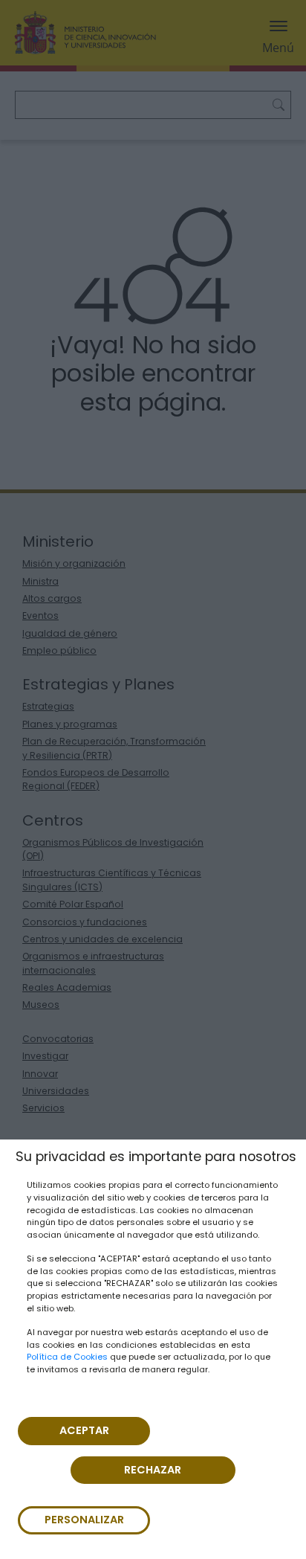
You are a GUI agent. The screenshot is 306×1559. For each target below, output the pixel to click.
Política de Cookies (67, 1357)
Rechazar (152, 1469)
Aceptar (84, 1430)
